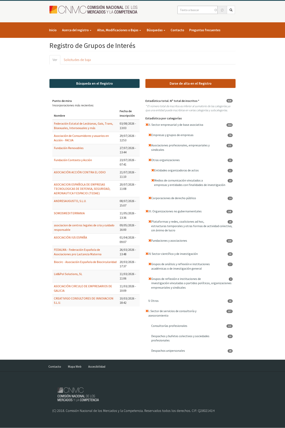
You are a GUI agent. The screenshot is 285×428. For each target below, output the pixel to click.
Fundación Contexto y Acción (73, 160)
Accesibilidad (96, 366)
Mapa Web (74, 366)
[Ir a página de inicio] (94, 10)
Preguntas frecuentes (204, 30)
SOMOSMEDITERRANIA (69, 213)
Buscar (231, 10)
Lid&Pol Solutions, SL (68, 274)
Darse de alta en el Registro (191, 83)
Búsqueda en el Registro (94, 83)
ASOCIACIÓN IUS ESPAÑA (70, 237)
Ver (55, 59)
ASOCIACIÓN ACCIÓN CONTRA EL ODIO (80, 172)
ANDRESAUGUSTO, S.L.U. (70, 201)
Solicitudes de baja (77, 59)
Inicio (53, 30)
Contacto (177, 30)
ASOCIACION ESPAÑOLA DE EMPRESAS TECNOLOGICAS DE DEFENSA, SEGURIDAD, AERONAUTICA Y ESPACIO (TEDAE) (82, 188)
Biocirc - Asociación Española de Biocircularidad (85, 262)
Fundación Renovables (69, 148)
